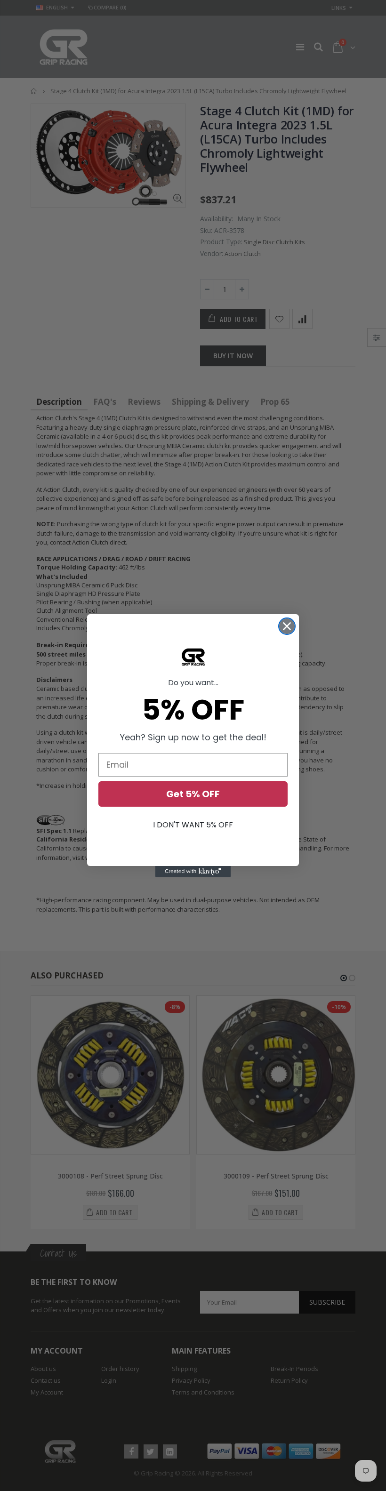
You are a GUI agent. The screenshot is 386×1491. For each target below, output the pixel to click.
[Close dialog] (287, 626)
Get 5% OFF (193, 794)
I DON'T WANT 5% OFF (193, 824)
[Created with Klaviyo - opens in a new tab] (193, 871)
